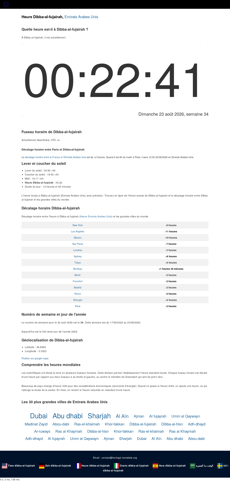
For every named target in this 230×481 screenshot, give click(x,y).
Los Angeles (77, 231)
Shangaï (77, 300)
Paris (77, 306)
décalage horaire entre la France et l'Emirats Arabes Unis (55, 157)
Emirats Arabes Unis (81, 16)
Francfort (78, 281)
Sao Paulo (77, 243)
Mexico (77, 237)
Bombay (77, 268)
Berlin (78, 275)
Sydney (78, 256)
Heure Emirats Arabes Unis (95, 216)
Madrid (77, 287)
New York (78, 225)
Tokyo (77, 262)
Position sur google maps (35, 358)
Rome (77, 293)
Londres (77, 250)
